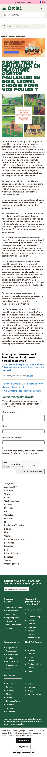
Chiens (7, 497)
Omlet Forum (12, 654)
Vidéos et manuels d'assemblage (33, 634)
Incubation (10, 711)
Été (5, 511)
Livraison (32, 620)
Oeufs (7, 536)
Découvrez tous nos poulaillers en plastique (23, 365)
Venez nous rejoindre (14, 724)
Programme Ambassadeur (12, 649)
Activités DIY (10, 487)
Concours (8, 504)
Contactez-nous (35, 610)
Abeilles (31, 650)
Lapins (7, 529)
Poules (30, 375)
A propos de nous (14, 607)
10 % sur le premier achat (23, 2)
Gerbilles (8, 515)
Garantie (32, 627)
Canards (31, 654)
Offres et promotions (14, 539)
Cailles (9, 687)
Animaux (8, 490)
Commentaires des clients (12, 612)
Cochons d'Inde (11, 501)
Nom (5, 426)
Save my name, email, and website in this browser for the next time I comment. (22, 452)
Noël (6, 532)
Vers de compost (35, 694)
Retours (31, 624)
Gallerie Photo (12, 661)
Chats (7, 494)
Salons (7, 560)
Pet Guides (9, 675)
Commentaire (10, 412)
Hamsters (9, 518)
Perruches (9, 543)
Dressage (8, 508)
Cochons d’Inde (13, 701)
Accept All (24, 740)
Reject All (23, 746)
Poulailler (8, 546)
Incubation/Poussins (14, 525)
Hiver (6, 522)
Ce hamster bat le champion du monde (23, 391)
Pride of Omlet (11, 553)
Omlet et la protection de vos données (13, 624)
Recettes (8, 557)
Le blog (9, 658)
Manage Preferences (23, 752)
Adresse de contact (12, 437)
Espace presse (12, 617)
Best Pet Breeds (33, 642)
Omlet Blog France (13, 36)
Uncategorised (11, 564)
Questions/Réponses (36, 617)
